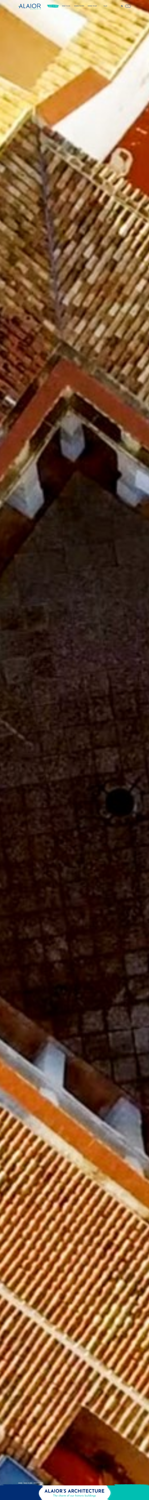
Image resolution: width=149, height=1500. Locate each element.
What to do (66, 6)
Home (20, 1483)
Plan (105, 6)
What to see (53, 6)
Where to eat (92, 6)
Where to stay (79, 6)
